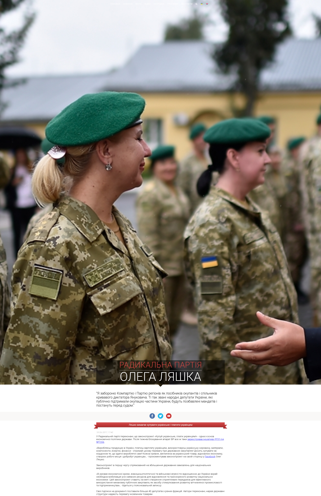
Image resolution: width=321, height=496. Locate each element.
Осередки (159, 4)
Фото (138, 4)
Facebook (210, 456)
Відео (147, 4)
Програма (172, 4)
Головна (115, 4)
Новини (127, 4)
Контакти (186, 4)
